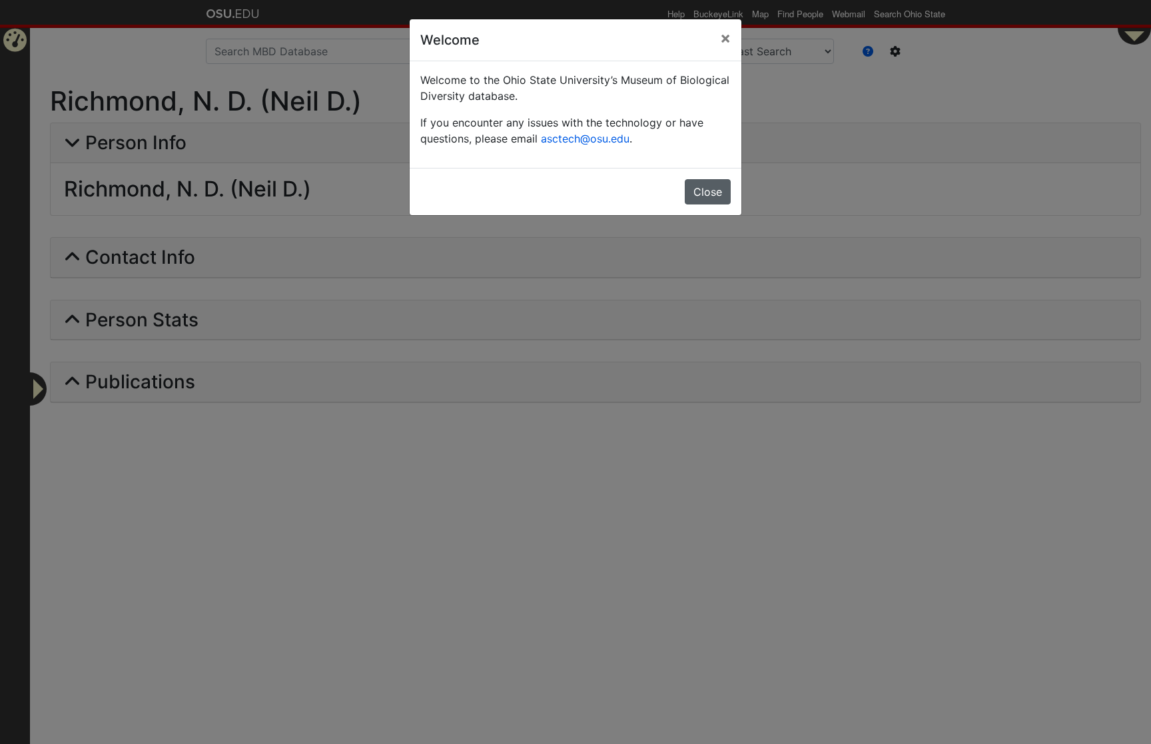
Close (707, 191)
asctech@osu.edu (585, 138)
